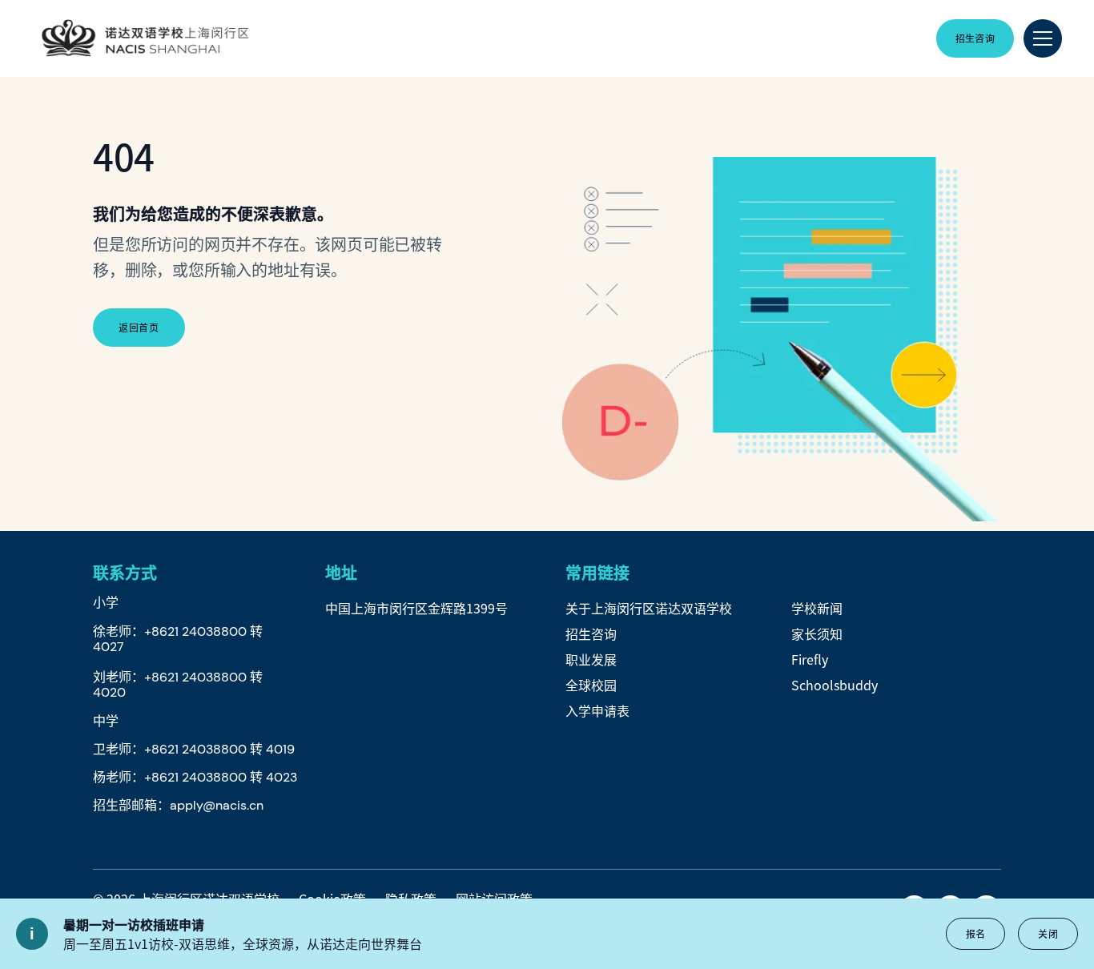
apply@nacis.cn (216, 805)
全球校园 (591, 684)
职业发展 (591, 659)
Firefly (809, 659)
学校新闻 (817, 607)
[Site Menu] (1043, 38)
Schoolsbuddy (834, 684)
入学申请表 (597, 710)
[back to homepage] (145, 38)
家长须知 (817, 633)
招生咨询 (591, 633)
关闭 (1048, 933)
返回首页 (139, 327)
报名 (976, 933)
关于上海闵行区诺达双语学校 (648, 607)
